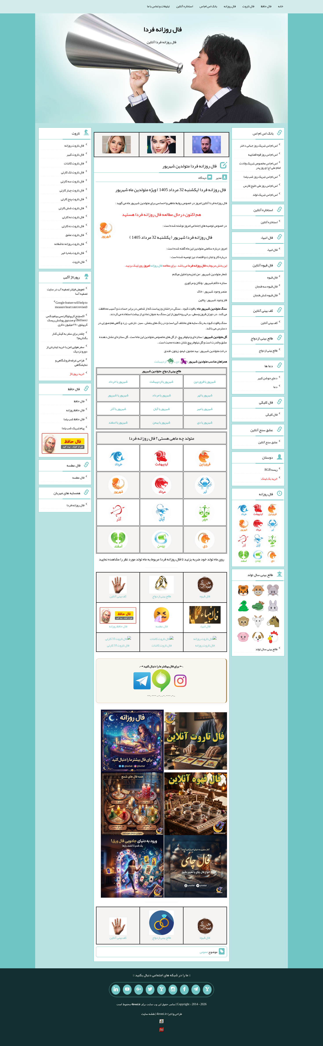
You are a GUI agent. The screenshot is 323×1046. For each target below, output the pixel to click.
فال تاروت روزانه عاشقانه (69, 244)
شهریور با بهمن (161, 422)
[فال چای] (195, 867)
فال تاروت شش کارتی (71, 208)
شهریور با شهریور (118, 395)
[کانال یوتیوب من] (127, 990)
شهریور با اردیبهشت (161, 382)
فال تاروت (248, 6)
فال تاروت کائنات (162, 645)
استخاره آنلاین (184, 6)
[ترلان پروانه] (161, 145)
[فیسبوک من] (184, 990)
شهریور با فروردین (205, 382)
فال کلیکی (272, 414)
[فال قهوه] (195, 805)
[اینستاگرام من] (173, 990)
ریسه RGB (271, 469)
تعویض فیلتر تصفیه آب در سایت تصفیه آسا (67, 291)
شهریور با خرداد (118, 382)
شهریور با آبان (161, 409)
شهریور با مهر (205, 409)
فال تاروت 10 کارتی (118, 645)
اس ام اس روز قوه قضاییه (263, 154)
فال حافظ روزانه (75, 410)
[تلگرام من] (195, 990)
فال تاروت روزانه (205, 645)
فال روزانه (230, 6)
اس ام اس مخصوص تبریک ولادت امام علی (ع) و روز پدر (260, 165)
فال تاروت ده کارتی (73, 226)
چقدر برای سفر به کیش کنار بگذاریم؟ (69, 335)
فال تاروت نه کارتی (73, 217)
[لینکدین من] (115, 990)
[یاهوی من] (207, 990)
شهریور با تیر (204, 395)
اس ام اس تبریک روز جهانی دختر (259, 145)
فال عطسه (78, 477)
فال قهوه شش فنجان (265, 295)
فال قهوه (272, 277)
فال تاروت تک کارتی (72, 172)
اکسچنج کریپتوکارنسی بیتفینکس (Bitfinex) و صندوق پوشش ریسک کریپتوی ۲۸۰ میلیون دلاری (66, 320)
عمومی (204, 952)
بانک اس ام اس (208, 6)
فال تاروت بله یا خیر (72, 253)
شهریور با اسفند (118, 422)
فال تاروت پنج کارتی (72, 199)
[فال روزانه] (132, 742)
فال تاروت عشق (74, 235)
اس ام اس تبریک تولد (265, 194)
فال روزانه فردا (162, 29)
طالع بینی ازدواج (268, 350)
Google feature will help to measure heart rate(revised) (71, 305)
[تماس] (161, 990)
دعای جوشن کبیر (268, 378)
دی (178, 361)
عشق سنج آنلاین (268, 442)
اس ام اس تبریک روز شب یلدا (260, 177)
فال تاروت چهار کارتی (72, 190)
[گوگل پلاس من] (138, 990)
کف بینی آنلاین (269, 323)
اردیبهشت (160, 361)
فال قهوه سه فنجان (266, 286)
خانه (280, 6)
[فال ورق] (132, 867)
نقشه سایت (148, 1014)
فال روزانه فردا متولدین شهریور (189, 165)
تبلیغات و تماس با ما (158, 6)
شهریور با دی (204, 422)
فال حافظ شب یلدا (74, 419)
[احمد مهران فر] (206, 145)
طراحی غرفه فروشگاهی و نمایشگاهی (71, 362)
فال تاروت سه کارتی (72, 181)
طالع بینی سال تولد (267, 649)
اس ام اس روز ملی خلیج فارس (260, 186)
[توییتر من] (150, 990)
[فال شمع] (132, 805)
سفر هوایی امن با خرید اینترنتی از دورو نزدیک (66, 349)
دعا (275, 387)
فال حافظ (266, 6)
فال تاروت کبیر (75, 154)
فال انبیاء (272, 250)
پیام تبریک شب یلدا (73, 428)
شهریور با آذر (118, 409)
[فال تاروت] (195, 742)
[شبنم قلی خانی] (116, 145)
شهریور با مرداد (161, 395)
